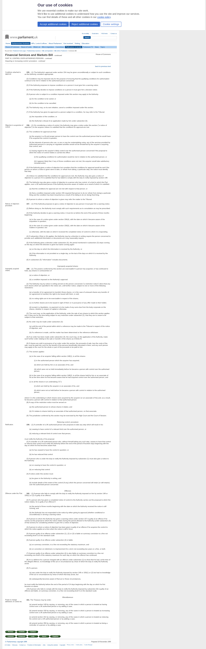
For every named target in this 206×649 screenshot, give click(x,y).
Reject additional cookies (85, 24)
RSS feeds (104, 33)
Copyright (62, 645)
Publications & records (73, 47)
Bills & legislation (48, 47)
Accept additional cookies (53, 24)
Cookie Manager (88, 644)
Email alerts (95, 33)
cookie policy (104, 17)
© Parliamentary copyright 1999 (16, 642)
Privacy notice (70, 644)
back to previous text (103, 66)
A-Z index (7, 645)
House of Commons (12, 47)
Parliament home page (19, 51)
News (97, 47)
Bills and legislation (47, 51)
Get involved (68, 43)
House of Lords (26, 47)
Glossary (15, 645)
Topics (102, 47)
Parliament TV (88, 47)
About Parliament (55, 43)
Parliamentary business (21, 43)
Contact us (114, 33)
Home (8, 43)
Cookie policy (79, 644)
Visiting (77, 43)
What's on (36, 47)
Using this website (52, 645)
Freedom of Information (34, 645)
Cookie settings (111, 24)
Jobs (44, 645)
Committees (60, 47)
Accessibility (85, 33)
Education (85, 43)
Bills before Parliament (60, 51)
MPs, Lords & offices (39, 43)
